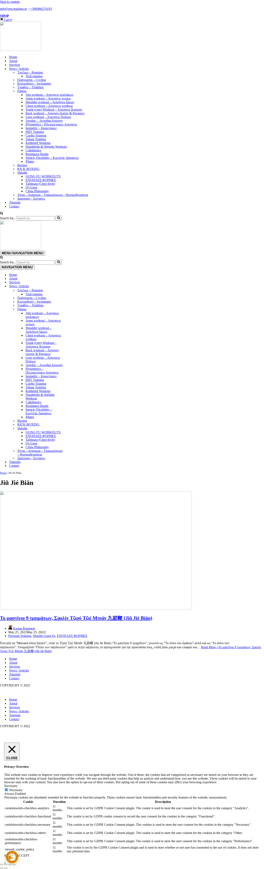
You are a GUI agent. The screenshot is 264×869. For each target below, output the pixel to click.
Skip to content (10, 2)
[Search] (1, 213)
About (13, 61)
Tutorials (14, 202)
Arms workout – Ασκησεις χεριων (48, 98)
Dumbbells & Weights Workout (46, 146)
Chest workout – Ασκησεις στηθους (49, 106)
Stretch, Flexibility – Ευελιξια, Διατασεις (52, 157)
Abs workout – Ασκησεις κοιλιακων (49, 94)
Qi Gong (31, 187)
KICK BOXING (28, 169)
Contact (14, 206)
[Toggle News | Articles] (72, 286)
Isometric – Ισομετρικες (41, 128)
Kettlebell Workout (38, 143)
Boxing (22, 165)
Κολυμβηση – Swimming (34, 83)
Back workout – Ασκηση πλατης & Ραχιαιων (55, 113)
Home (13, 57)
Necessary (15, 790)
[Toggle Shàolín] (72, 428)
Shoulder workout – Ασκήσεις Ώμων (50, 102)
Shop (4, 16)
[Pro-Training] (132, 37)
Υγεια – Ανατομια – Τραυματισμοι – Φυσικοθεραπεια (52, 195)
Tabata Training (36, 139)
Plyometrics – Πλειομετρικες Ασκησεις (51, 124)
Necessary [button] (11, 786)
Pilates (30, 161)
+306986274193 (41, 9)
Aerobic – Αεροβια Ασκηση (44, 120)
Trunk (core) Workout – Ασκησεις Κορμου (54, 109)
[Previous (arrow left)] (1, 868)
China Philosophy (37, 191)
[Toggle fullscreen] (5, 864)
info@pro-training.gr (13, 9)
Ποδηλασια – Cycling (31, 80)
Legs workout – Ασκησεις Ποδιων (48, 117)
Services (14, 65)
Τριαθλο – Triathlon (30, 87)
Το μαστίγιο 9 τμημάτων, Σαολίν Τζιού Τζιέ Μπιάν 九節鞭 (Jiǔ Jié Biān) (76, 618)
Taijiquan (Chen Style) (40, 183)
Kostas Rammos (23, 628)
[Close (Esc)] (14, 864)
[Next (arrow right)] (5, 868)
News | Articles (19, 670)
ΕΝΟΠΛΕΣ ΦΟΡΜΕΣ (41, 180)
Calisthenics (33, 150)
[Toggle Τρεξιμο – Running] (72, 290)
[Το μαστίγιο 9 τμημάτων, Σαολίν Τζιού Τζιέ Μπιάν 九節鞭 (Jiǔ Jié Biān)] (96, 608)
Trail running (34, 76)
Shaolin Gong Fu (44, 636)
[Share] (10, 864)
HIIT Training (35, 132)
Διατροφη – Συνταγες (31, 198)
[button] (12, 857)
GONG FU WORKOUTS (43, 176)
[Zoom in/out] (1, 864)
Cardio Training (36, 135)
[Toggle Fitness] (72, 309)
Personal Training (19, 636)
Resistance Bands (37, 154)
